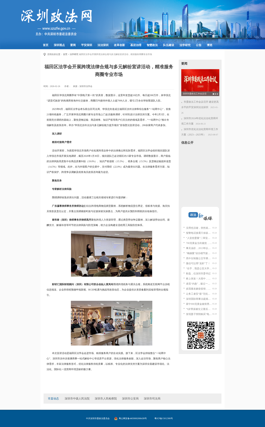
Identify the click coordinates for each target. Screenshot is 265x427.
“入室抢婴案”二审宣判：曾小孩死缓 (199, 238)
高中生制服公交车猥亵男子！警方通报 (199, 258)
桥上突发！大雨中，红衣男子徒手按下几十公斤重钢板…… (199, 278)
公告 (199, 45)
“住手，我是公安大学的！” (199, 268)
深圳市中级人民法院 (77, 398)
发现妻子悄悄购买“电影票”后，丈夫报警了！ (199, 314)
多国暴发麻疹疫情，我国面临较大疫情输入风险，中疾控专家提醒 (199, 288)
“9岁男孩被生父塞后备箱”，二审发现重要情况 (199, 309)
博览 (209, 45)
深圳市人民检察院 (106, 398)
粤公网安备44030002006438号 (133, 418)
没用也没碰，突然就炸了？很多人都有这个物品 (199, 228)
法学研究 (185, 45)
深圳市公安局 (130, 398)
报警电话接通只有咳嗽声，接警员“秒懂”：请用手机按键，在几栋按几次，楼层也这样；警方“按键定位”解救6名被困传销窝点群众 (199, 233)
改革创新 (119, 45)
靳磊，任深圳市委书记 (198, 273)
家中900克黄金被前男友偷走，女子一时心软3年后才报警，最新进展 (199, 304)
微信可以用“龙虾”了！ (198, 263)
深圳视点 (59, 45)
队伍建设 (168, 45)
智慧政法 (152, 45)
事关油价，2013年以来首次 (199, 248)
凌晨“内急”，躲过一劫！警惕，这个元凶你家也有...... (199, 283)
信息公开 (187, 142)
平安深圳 (86, 45)
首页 (45, 45)
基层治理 (135, 45)
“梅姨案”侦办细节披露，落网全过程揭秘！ (199, 253)
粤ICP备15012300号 (163, 418)
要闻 (73, 45)
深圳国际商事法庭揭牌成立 (199, 299)
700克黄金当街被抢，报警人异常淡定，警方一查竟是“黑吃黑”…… (199, 243)
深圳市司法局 (152, 398)
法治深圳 (103, 45)
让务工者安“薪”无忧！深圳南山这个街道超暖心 (199, 294)
